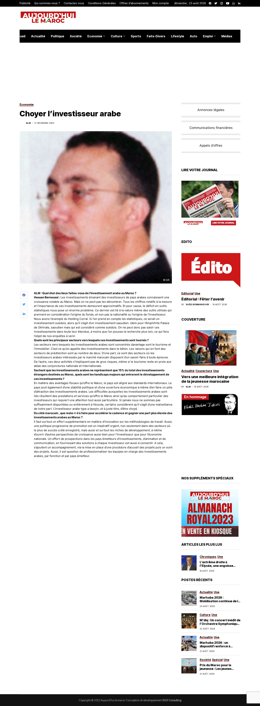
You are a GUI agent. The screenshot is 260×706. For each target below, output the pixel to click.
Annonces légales (210, 110)
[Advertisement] (103, 471)
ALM (28, 123)
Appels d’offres (210, 145)
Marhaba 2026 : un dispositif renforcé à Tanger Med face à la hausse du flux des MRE (217, 648)
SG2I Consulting (171, 700)
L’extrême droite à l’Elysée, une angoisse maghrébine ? (216, 565)
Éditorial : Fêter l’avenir (203, 299)
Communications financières (211, 128)
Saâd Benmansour (197, 304)
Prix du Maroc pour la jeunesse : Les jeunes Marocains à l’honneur (217, 668)
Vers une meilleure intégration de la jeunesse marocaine (209, 379)
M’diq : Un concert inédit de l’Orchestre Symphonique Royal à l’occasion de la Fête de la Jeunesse (220, 625)
